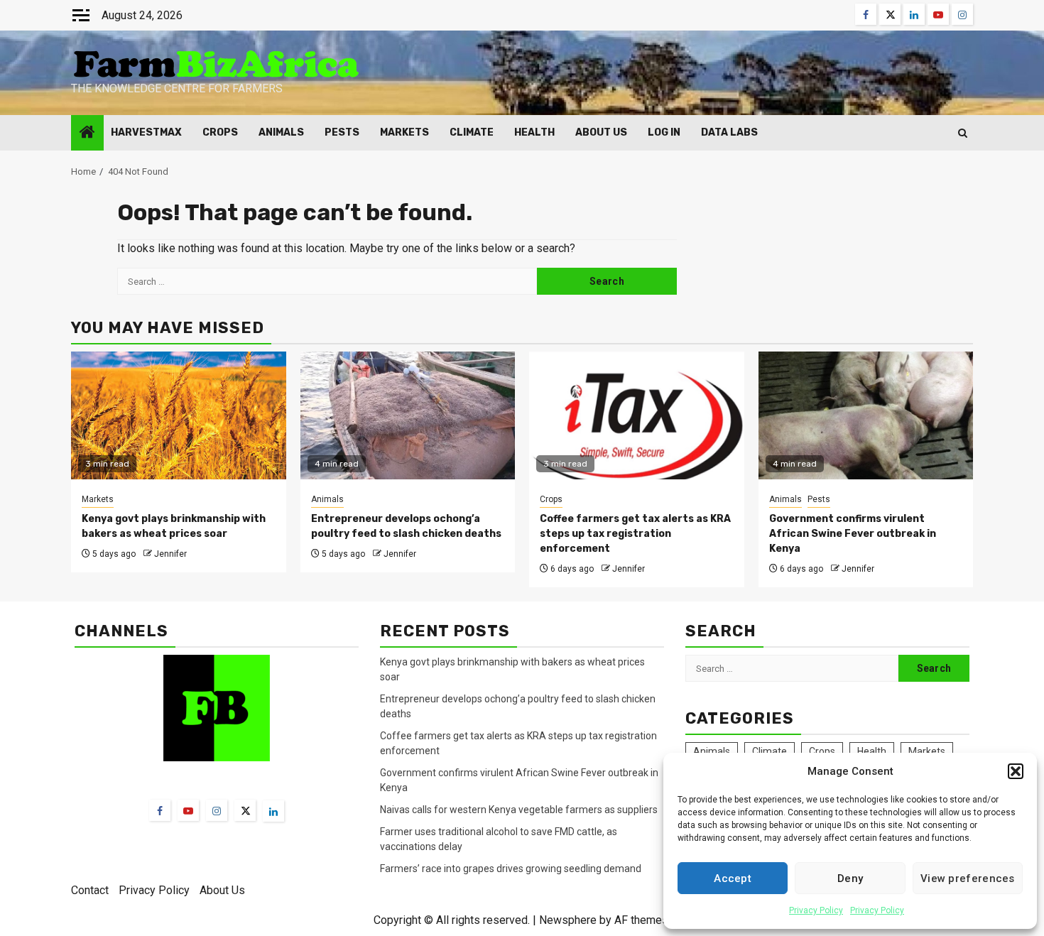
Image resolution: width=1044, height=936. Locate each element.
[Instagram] (216, 810)
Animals (281, 132)
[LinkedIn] (273, 811)
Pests (342, 132)
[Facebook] (159, 810)
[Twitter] (245, 810)
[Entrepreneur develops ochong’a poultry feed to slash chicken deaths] (408, 415)
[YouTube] (188, 810)
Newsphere (568, 920)
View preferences (967, 878)
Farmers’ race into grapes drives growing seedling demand (510, 868)
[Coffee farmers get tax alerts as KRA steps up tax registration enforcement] (636, 415)
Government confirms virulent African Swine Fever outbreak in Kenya (852, 534)
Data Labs (729, 132)
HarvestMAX (146, 132)
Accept (732, 878)
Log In (664, 132)
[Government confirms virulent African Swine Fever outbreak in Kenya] (866, 415)
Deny (850, 878)
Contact (90, 890)
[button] (1015, 771)
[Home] (87, 133)
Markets (404, 132)
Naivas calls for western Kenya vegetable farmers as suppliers (519, 809)
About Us (601, 132)
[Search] (963, 133)
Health (534, 132)
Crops (220, 132)
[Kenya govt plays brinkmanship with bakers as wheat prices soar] (178, 415)
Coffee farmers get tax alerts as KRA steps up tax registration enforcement (635, 534)
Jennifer (170, 554)
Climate (472, 132)
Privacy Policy (816, 910)
